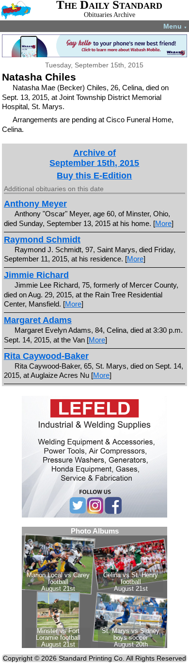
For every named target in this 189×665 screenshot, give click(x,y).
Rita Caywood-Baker (46, 356)
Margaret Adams (38, 320)
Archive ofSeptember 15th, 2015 (94, 158)
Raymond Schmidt (42, 239)
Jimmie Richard (36, 275)
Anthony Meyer (35, 204)
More (163, 223)
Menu (175, 26)
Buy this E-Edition (94, 175)
